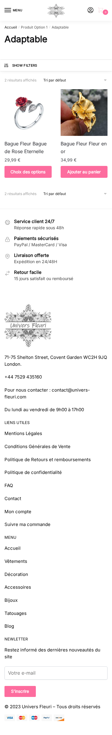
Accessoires (17, 587)
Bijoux (11, 600)
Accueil (10, 27)
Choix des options (27, 171)
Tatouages (15, 613)
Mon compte (17, 511)
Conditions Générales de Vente (37, 446)
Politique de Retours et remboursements (47, 459)
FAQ (8, 485)
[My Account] (90, 11)
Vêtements (15, 561)
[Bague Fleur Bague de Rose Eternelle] (28, 112)
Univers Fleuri (37, 706)
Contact (12, 498)
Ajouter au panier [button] (84, 171)
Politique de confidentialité (33, 472)
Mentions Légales (23, 433)
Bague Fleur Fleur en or (84, 147)
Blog (9, 626)
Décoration (16, 574)
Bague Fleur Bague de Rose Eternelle (25, 147)
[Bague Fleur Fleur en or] (84, 112)
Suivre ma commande (27, 524)
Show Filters (24, 65)
